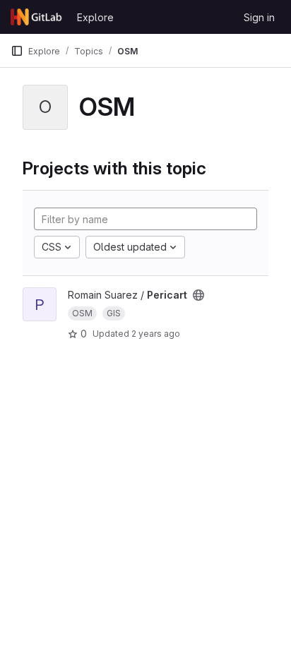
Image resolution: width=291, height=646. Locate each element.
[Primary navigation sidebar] (17, 51)
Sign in (259, 17)
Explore (95, 17)
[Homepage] (37, 17)
